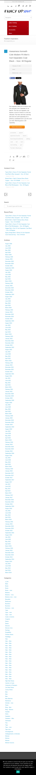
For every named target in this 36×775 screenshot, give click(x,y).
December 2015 (9, 526)
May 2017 (8, 488)
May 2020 (8, 409)
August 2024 (8, 296)
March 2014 (8, 572)
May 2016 (8, 515)
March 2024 (8, 307)
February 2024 (9, 310)
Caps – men (8, 612)
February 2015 (9, 548)
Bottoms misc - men (16, 72)
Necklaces (8, 700)
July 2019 (7, 431)
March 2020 (8, 413)
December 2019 (9, 420)
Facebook (14, 5)
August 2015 (8, 535)
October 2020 (8, 398)
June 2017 (8, 486)
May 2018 (8, 462)
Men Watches (9, 698)
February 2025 (9, 283)
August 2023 (8, 323)
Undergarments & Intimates (12, 734)
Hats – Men (8, 641)
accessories (13, 132)
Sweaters (7, 716)
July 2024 (7, 299)
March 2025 (8, 281)
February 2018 (9, 468)
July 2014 (7, 563)
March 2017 (8, 493)
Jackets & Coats (9, 683)
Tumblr (22, 5)
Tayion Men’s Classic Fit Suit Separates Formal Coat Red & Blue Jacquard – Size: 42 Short (18, 174)
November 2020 (9, 396)
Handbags (8, 636)
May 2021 (8, 382)
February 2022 (9, 363)
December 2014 (9, 552)
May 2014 (8, 568)
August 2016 (8, 508)
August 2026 (8, 243)
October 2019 (8, 424)
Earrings (7, 630)
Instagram (18, 5)
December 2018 (9, 446)
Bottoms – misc (9, 594)
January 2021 (8, 391)
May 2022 (8, 356)
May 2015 (8, 541)
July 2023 (7, 325)
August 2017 (8, 482)
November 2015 (9, 528)
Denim (7, 621)
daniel (13, 69)
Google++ (9, 159)
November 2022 (9, 343)
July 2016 (7, 510)
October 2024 (8, 292)
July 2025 (7, 272)
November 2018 (9, 449)
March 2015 (8, 546)
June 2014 (8, 566)
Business (7, 603)
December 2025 (9, 261)
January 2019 (8, 444)
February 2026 (9, 257)
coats (11, 142)
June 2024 (8, 301)
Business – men (9, 608)
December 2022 (9, 340)
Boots (6, 586)
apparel (21, 132)
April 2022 (8, 358)
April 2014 (8, 570)
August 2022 (8, 349)
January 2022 (8, 365)
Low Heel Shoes (9, 687)
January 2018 (8, 471)
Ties (6, 723)
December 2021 (9, 367)
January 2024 (8, 312)
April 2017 (8, 491)
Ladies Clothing (13, 22)
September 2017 (9, 480)
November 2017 (9, 475)
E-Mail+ (12, 159)
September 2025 (9, 268)
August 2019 (8, 429)
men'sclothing (13, 145)
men (17, 142)
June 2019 (8, 433)
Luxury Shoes (9, 689)
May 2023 (8, 329)
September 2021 (9, 374)
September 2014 (9, 559)
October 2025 (8, 265)
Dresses (7, 625)
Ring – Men (8, 707)
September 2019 (9, 427)
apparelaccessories (15, 135)
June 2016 (8, 513)
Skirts (6, 714)
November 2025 (9, 263)
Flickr (10, 5)
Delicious (27, 155)
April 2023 (8, 332)
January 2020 (8, 418)
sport (21, 145)
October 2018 (8, 451)
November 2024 (9, 290)
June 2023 (8, 327)
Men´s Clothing (13, 26)
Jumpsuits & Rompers (11, 685)
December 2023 (9, 314)
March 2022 (8, 360)
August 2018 (8, 455)
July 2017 (7, 484)
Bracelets (7, 599)
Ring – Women (9, 709)
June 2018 (8, 460)
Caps (6, 610)
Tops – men (8, 727)
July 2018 (7, 457)
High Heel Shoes (9, 681)
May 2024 (8, 303)
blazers (24, 135)
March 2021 (8, 387)
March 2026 (8, 254)
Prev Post (5, 194)
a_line (6, 581)
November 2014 (9, 555)
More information (17, 127)
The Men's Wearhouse (16, 148)
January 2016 (8, 524)
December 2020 (9, 393)
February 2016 (9, 521)
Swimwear (8, 720)
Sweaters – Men (9, 718)
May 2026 (8, 250)
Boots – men (8, 590)
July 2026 (7, 246)
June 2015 (8, 539)
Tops (6, 725)
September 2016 (9, 506)
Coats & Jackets (9, 617)
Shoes (10, 33)
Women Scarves (9, 742)
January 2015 (8, 550)
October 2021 (8, 371)
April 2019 (8, 438)
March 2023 (8, 334)
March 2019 (8, 440)
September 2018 (9, 453)
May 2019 (8, 435)
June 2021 (8, 380)
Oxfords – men (9, 703)
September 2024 (9, 294)
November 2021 (9, 369)
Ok (18, 772)
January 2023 (8, 338)
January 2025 (8, 285)
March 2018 (8, 466)
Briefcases (8, 601)
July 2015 (7, 537)
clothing (28, 139)
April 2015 (8, 544)
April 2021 (8, 385)
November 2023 (9, 316)
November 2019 (9, 422)
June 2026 (8, 248)
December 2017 (9, 473)
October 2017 (8, 477)
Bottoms (7, 592)
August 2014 (8, 561)
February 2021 (9, 389)
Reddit (20, 155)
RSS (29, 5)
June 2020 (8, 407)
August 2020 (8, 402)
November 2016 (9, 502)
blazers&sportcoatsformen (16, 139)
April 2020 (8, 411)
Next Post (29, 194)
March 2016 (8, 519)
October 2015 (8, 530)
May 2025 (8, 276)
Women (7, 736)
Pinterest (25, 5)
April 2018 (8, 464)
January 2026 (8, 259)
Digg (23, 155)
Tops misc (8, 729)
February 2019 (9, 442)
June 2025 (8, 274)
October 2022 (8, 345)
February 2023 (9, 336)
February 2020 (9, 415)
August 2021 (8, 376)
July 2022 (7, 351)
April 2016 (8, 517)
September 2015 (9, 532)
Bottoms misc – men (10, 597)
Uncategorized (9, 731)
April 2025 (8, 279)
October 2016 (8, 504)
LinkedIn (16, 155)
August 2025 (8, 270)
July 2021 (7, 378)
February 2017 (9, 495)
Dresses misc (9, 628)
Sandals (7, 711)
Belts (6, 583)
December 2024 (9, 288)
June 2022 (8, 354)
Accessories (12, 30)
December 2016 (9, 499)
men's (21, 142)
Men (6, 692)
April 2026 (8, 252)
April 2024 (8, 305)
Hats (6, 639)
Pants (6, 705)
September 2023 (9, 321)
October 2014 (8, 557)
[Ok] (34, 767)
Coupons (7, 619)
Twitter (7, 5)
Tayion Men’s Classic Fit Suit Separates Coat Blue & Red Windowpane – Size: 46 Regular (17, 185)
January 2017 (8, 497)
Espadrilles (8, 632)
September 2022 (9, 347)
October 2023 (8, 318)
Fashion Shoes (9, 634)
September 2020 (9, 400)
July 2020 (7, 404)
